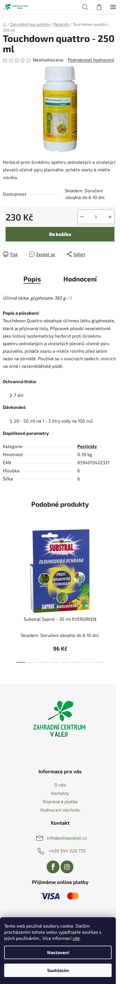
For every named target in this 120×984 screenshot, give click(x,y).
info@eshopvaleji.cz (67, 837)
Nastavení (58, 952)
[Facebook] (53, 866)
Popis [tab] (32, 279)
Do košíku (60, 234)
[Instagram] (67, 866)
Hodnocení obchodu (60, 809)
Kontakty (60, 793)
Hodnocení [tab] (80, 279)
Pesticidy (87, 446)
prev (5, 557)
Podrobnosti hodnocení (91, 59)
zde (76, 938)
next (114, 557)
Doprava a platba (60, 801)
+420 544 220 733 (67, 850)
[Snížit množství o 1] (82, 217)
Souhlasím (58, 970)
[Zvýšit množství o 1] (110, 217)
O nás (60, 784)
